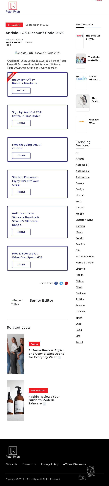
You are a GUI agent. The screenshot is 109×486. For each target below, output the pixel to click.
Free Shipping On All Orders (26, 146)
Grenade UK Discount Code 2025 (95, 124)
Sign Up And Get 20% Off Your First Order (27, 114)
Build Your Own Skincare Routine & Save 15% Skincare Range (25, 219)
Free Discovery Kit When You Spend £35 (27, 255)
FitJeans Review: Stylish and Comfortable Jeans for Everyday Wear (46, 354)
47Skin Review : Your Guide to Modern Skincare (44, 400)
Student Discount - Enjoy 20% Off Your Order (25, 180)
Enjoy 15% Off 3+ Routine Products (24, 81)
